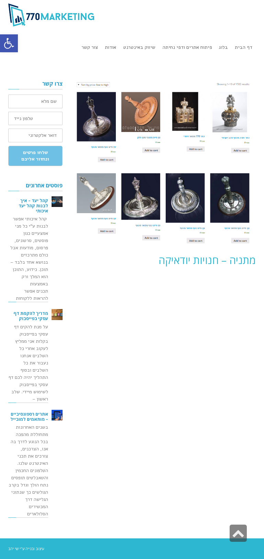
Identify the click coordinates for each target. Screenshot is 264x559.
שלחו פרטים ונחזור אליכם (35, 156)
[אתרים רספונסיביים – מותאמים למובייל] (57, 415)
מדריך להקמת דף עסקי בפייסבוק (30, 315)
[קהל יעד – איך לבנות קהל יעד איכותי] (57, 201)
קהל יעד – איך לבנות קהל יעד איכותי (33, 206)
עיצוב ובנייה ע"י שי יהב (26, 548)
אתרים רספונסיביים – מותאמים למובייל (29, 416)
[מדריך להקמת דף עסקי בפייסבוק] (57, 314)
